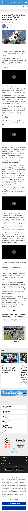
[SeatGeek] (7, 445)
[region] (14, 492)
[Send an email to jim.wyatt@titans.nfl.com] (15, 28)
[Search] (23, 2)
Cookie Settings (14, 499)
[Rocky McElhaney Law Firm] (20, 445)
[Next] (18, 341)
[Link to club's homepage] (3, 2)
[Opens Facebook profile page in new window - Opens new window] (8, 28)
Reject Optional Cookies (14, 503)
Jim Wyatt (9, 24)
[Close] (26, 475)
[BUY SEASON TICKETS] (14, 393)
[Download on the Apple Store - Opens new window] (8, 469)
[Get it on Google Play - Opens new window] (19, 470)
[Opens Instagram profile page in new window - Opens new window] (13, 28)
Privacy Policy (6, 496)
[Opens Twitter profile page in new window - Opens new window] (11, 28)
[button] (14, 77)
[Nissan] (7, 440)
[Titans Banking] (20, 440)
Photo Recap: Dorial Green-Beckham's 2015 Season (14, 315)
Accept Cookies (14, 508)
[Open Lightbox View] (14, 335)
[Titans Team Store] (14, 450)
